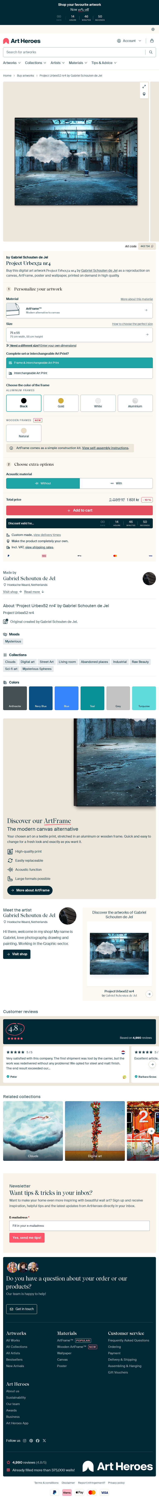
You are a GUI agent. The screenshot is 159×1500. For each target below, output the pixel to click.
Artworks (10, 63)
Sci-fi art (11, 669)
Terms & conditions (46, 1483)
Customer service (126, 1333)
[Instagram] (24, 1440)
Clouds (10, 662)
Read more (32, 592)
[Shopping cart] (152, 41)
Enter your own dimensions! (43, 345)
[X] (44, 1440)
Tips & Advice (102, 63)
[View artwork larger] (144, 86)
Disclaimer (68, 1483)
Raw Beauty (140, 662)
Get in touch (25, 1309)
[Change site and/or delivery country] (153, 29)
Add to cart (82, 510)
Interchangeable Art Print (30, 373)
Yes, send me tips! (27, 1237)
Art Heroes (17, 1384)
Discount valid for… (79, 523)
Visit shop (10, 592)
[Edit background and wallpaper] (144, 94)
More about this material (137, 299)
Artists (55, 63)
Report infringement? (91, 1483)
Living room (67, 662)
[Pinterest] (31, 1440)
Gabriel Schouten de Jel (29, 257)
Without (46, 483)
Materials (76, 63)
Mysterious (13, 641)
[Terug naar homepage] (21, 41)
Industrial (120, 662)
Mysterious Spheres (37, 669)
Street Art (47, 662)
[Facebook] (37, 1440)
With (119, 483)
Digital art (28, 662)
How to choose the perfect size (132, 324)
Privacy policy (116, 1483)
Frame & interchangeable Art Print (36, 363)
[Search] (151, 52)
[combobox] (74, 52)
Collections (33, 63)
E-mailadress (19, 1217)
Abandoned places (94, 662)
